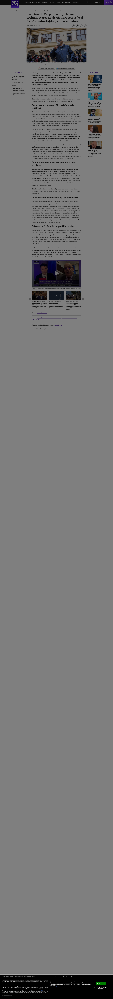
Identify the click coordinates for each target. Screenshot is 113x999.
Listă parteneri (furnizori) (55, 986)
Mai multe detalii (10, 982)
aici (42, 990)
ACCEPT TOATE (101, 983)
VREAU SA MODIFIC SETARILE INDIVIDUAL (100, 988)
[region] (56, 986)
